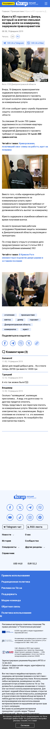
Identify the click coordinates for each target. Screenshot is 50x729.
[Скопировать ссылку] (37, 343)
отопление (9, 315)
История (6, 541)
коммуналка (10, 329)
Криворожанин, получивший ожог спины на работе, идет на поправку (25, 146)
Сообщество (32, 541)
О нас (28, 534)
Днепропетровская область (17, 325)
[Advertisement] (25, 459)
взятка (7, 320)
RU (18, 37)
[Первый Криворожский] (27, 3)
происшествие (28, 315)
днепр (20, 320)
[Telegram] (13, 343)
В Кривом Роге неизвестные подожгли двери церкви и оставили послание (22, 257)
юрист (26, 329)
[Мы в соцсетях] (10, 507)
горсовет (34, 320)
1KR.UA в (15, 43)
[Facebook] (5, 343)
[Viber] (21, 343)
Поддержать (8, 3)
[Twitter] (29, 343)
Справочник (8, 553)
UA (12, 37)
